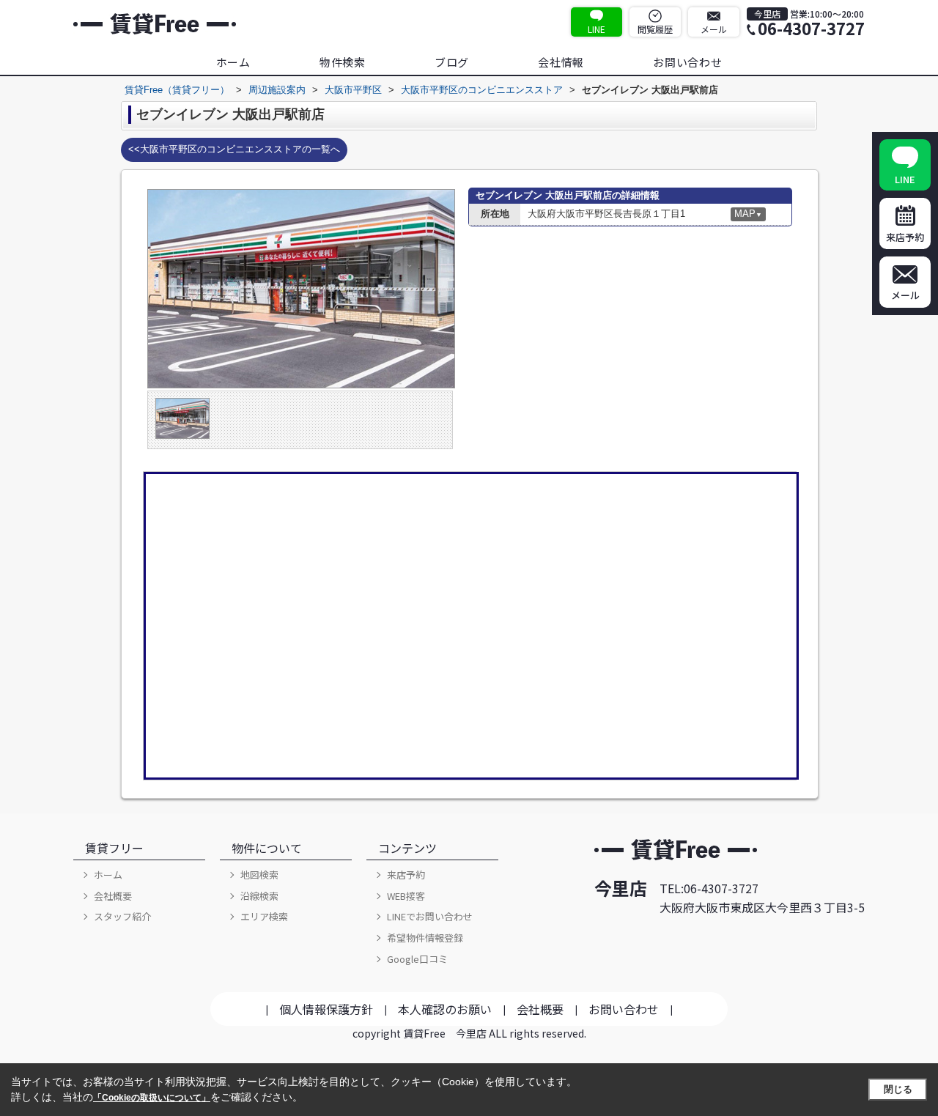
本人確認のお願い (445, 1009)
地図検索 (259, 875)
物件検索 (343, 62)
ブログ (452, 62)
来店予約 (406, 875)
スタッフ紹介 (122, 916)
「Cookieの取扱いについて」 (151, 1098)
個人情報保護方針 (326, 1009)
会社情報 (561, 62)
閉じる (898, 1089)
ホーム (233, 62)
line (596, 29)
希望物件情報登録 (425, 938)
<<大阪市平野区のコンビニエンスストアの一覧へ (234, 149)
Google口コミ (417, 959)
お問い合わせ (688, 62)
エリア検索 (264, 916)
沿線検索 (259, 896)
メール (714, 29)
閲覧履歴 (655, 29)
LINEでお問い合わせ (430, 916)
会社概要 (113, 896)
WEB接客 (406, 896)
